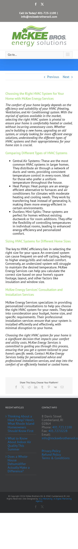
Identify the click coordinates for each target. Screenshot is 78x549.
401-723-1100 (47, 13)
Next (66, 77)
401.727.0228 (57, 431)
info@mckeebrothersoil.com (39, 16)
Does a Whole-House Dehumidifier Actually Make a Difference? (19, 464)
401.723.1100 (62, 427)
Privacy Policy (51, 451)
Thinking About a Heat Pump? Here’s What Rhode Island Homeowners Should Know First (21, 424)
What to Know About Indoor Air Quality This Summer (19, 444)
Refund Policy (51, 454)
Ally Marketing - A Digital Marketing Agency (53, 499)
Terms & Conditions (56, 458)
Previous (53, 77)
